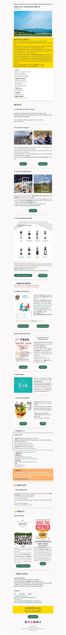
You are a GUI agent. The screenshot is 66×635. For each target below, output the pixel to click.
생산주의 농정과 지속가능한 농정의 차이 (42, 559)
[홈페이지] (40, 622)
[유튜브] (34, 622)
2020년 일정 (20, 466)
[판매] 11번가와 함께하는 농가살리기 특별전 (22, 443)
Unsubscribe (34, 630)
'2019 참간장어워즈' (18, 150)
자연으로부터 (34, 321)
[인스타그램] (31, 622)
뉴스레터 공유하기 (33, 617)
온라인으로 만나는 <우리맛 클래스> (30, 458)
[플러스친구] (37, 622)
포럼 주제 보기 (23, 367)
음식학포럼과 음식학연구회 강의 (29, 452)
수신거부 (30, 630)
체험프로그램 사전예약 (43, 326)
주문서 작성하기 (42, 275)
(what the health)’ (42, 545)
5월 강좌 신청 (29, 457)
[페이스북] (26, 622)
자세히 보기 (23, 164)
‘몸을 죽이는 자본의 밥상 (42, 544)
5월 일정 (23, 465)
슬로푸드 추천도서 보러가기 (23, 566)
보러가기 (43, 563)
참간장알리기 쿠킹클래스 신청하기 (23, 275)
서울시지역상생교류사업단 (27, 500)
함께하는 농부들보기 (23, 326)
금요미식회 (17, 500)
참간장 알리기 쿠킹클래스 (37, 264)
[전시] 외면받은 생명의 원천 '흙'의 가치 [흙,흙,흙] (23, 445)
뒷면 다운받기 (25, 478)
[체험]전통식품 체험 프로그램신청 (29, 461)
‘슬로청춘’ (41, 379)
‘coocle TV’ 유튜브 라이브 (45, 344)
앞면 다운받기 (19, 478)
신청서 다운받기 (42, 164)
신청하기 (43, 423)
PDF (15, 478)
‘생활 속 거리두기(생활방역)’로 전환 (37, 41)
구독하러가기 (33, 210)
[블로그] (29, 622)
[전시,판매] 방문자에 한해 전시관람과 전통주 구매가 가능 (25, 448)
